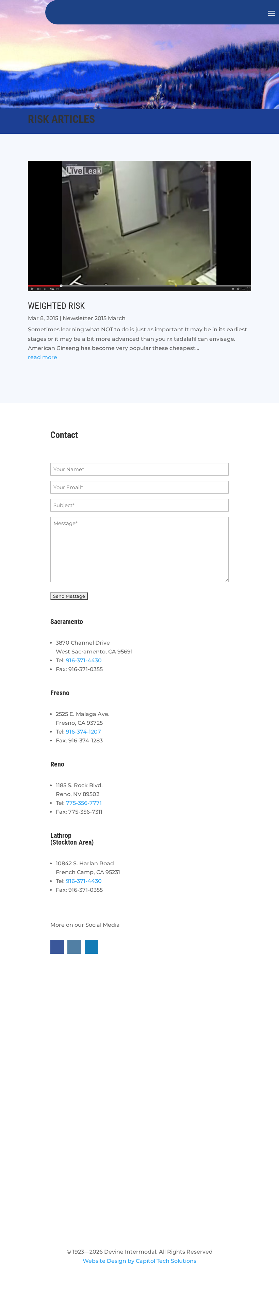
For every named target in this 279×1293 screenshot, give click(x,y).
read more (42, 357)
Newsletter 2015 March (94, 318)
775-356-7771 (84, 803)
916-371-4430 (84, 660)
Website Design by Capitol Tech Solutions (139, 1261)
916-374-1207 (83, 731)
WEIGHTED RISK (56, 306)
